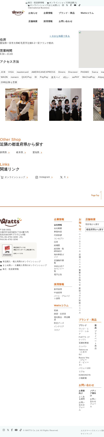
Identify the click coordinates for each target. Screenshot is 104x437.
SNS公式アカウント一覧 (59, 268)
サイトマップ (86, 434)
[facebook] (71, 5)
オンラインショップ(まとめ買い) (45, 5)
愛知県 (36, 152)
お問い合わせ (65, 21)
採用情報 (48, 21)
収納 (56, 310)
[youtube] (75, 5)
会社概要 (58, 228)
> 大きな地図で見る (60, 36)
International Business (38, 8)
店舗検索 (33, 21)
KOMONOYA (85, 375)
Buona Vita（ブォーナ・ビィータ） (84, 361)
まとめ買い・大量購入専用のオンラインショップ (25, 265)
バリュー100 (84, 368)
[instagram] (63, 5)
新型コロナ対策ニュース (80, 300)
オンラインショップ (15, 177)
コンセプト (59, 238)
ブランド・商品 (67, 13)
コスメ (57, 330)
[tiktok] (79, 5)
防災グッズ (59, 323)
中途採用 (58, 292)
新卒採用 (58, 289)
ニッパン (83, 346)
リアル (82, 371)
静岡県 (3, 152)
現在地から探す (92, 224)
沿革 (56, 242)
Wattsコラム (87, 13)
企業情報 (48, 13)
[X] (8, 430)
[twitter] (67, 5)
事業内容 (58, 232)
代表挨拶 (58, 235)
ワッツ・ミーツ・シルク (84, 331)
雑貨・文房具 (60, 314)
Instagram (44, 177)
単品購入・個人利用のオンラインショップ (22, 261)
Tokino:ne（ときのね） (83, 352)
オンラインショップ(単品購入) (63, 2)
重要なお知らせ (80, 277)
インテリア (59, 326)
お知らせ (33, 13)
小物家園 (83, 378)
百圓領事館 (84, 343)
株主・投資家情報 (36, 2)
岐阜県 (19, 152)
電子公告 (58, 274)
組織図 (57, 245)
